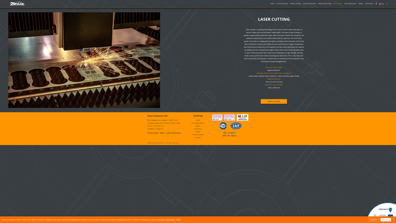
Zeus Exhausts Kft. (157, 115)
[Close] (393, 219)
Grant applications (198, 123)
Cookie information (173, 133)
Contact (198, 137)
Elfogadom (385, 220)
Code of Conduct (198, 134)
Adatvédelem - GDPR (173, 220)
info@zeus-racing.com (155, 129)
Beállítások (374, 220)
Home (198, 120)
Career (198, 132)
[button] (369, 3)
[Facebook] (376, 3)
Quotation (198, 129)
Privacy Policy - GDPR (156, 133)
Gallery (197, 126)
